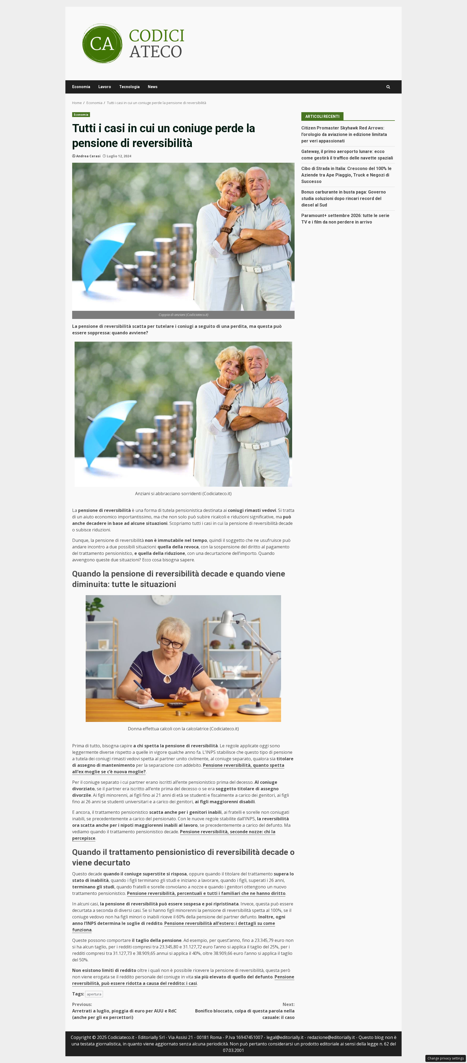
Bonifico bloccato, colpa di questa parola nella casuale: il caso (245, 1010)
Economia (81, 87)
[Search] (388, 87)
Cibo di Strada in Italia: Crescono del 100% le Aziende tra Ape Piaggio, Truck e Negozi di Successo (346, 175)
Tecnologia (129, 87)
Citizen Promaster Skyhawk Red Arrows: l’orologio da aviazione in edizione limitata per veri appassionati (344, 134)
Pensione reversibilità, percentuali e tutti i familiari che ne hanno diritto (206, 893)
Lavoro (104, 87)
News (153, 87)
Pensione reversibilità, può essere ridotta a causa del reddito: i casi (183, 980)
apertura (94, 994)
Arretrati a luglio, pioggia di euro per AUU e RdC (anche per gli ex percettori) (124, 1010)
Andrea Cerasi (88, 156)
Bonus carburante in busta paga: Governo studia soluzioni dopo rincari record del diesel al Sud (343, 198)
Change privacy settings (446, 1058)
